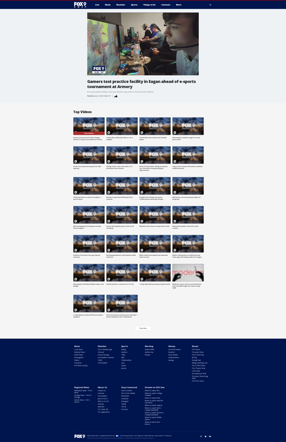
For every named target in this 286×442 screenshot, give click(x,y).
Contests (101, 393)
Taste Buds (196, 371)
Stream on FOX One (154, 387)
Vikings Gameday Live (199, 363)
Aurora (123, 368)
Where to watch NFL (152, 390)
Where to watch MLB (152, 398)
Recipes (147, 355)
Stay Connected (129, 387)
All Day (194, 357)
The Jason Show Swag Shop (200, 377)
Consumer (78, 363)
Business (171, 352)
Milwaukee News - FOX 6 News (83, 391)
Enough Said (196, 360)
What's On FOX (103, 401)
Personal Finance (174, 349)
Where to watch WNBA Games (153, 418)
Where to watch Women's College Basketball (154, 414)
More (178, 4)
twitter (205, 436)
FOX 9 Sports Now (198, 368)
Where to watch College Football (153, 394)
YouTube (124, 409)
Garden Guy (149, 352)
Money (171, 346)
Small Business (173, 357)
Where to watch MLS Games (152, 423)
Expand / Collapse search (210, 4)
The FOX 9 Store (198, 381)
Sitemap (101, 404)
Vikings (123, 349)
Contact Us (102, 390)
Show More (143, 328)
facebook (201, 436)
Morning (149, 346)
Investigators (79, 357)
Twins (123, 355)
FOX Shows (196, 349)
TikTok (123, 407)
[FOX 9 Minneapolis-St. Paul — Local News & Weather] (81, 4)
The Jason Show (198, 352)
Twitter (123, 404)
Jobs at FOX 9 (103, 399)
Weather (102, 346)
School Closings (103, 355)
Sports (124, 346)
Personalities (102, 396)
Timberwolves (126, 360)
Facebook (124, 399)
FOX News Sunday (80, 365)
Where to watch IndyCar (153, 405)
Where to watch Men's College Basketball (153, 409)
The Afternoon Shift (199, 373)
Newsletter (125, 396)
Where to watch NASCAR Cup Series (154, 402)
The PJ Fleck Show (198, 365)
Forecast (101, 352)
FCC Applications (104, 412)
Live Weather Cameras (106, 357)
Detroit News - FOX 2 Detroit (82, 401)
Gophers (124, 352)
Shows (195, 346)
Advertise (101, 407)
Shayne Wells (149, 349)
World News (78, 355)
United (123, 365)
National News (79, 352)
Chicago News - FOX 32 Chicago (82, 396)
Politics (76, 360)
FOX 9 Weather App (105, 349)
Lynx (123, 363)
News (77, 346)
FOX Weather (102, 363)
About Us (102, 387)
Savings (171, 360)
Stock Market (173, 355)
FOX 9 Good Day (198, 355)
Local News (78, 349)
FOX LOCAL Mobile (128, 393)
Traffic (100, 360)
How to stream (126, 390)
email (210, 436)
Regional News (81, 387)
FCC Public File (103, 409)
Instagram (125, 401)
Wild (122, 357)
